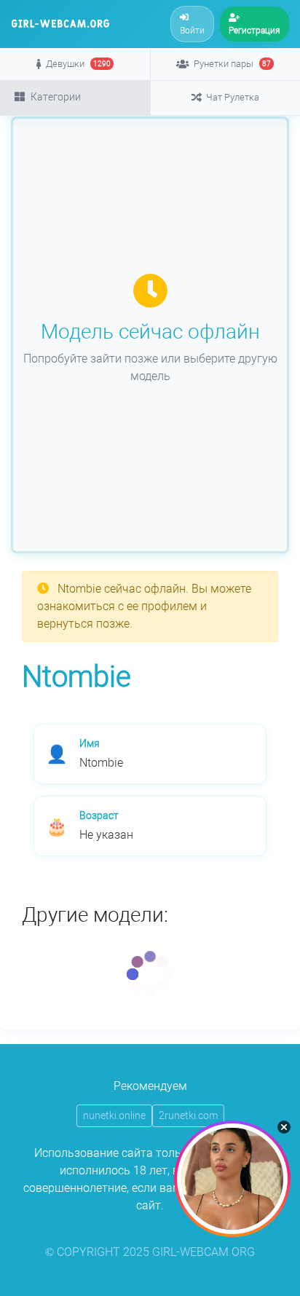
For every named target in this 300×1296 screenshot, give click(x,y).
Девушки (78, 63)
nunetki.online (114, 1115)
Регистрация (254, 30)
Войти (192, 30)
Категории (56, 97)
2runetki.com (188, 1115)
